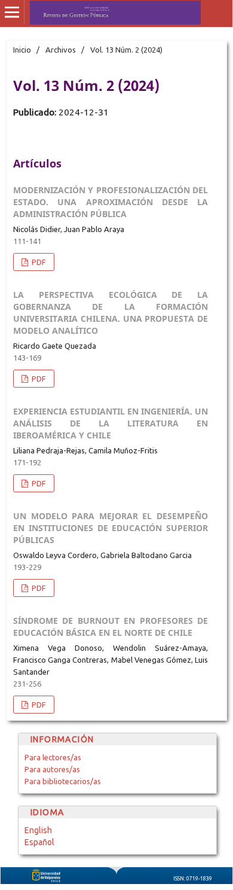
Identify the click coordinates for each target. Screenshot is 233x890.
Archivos (60, 49)
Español (39, 842)
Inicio (22, 49)
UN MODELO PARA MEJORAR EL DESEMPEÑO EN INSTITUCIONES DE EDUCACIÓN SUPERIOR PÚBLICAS (110, 527)
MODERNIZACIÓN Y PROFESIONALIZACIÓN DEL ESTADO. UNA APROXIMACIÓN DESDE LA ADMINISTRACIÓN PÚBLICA (110, 202)
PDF (38, 262)
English (38, 830)
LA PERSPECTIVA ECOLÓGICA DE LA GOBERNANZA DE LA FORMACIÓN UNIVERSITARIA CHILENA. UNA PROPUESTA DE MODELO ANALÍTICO (110, 312)
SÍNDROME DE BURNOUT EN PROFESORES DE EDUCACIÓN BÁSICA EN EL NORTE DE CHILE (110, 626)
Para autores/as (52, 769)
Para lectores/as (52, 757)
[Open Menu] (12, 12)
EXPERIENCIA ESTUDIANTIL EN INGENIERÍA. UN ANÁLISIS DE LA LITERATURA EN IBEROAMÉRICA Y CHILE (110, 423)
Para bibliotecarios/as (62, 781)
